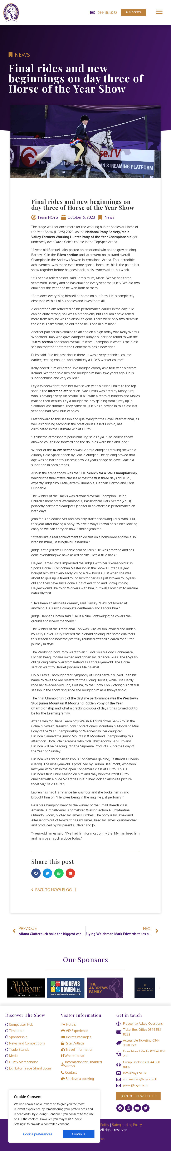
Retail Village (74, 1043)
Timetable (16, 1031)
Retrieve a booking (79, 1079)
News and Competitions (26, 1043)
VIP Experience (76, 1031)
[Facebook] (120, 1108)
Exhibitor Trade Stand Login (29, 1068)
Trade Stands (18, 1049)
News (22, 54)
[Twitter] (146, 1108)
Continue (79, 1134)
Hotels (70, 1024)
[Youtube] (137, 1108)
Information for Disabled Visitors (83, 1064)
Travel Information (79, 1049)
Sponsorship (17, 1037)
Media (13, 1056)
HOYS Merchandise (23, 1062)
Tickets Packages (78, 1037)
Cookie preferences (37, 1134)
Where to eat (74, 1056)
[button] (36, 873)
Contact (70, 1072)
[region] (54, 1116)
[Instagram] (128, 1108)
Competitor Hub (20, 1024)
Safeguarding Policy (127, 1125)
